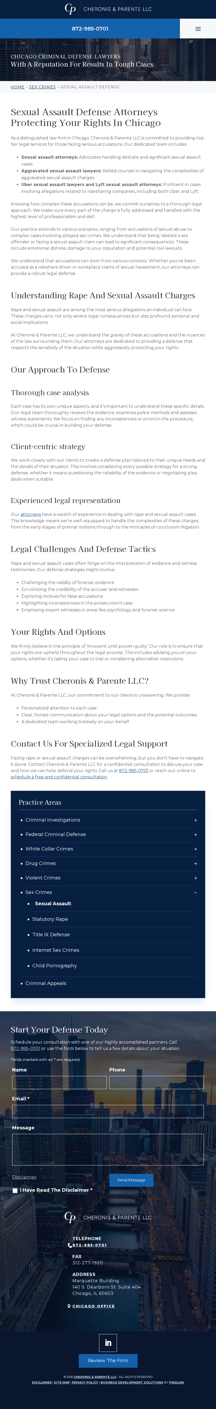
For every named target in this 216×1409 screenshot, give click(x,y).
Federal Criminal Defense (56, 834)
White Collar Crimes (49, 849)
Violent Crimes (43, 878)
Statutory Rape (50, 919)
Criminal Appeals (46, 983)
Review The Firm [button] (108, 1360)
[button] (198, 28)
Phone (117, 1070)
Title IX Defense (51, 935)
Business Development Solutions (132, 1382)
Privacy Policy (85, 1382)
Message (23, 1128)
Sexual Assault (53, 904)
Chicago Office (93, 1306)
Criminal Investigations (53, 820)
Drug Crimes (41, 863)
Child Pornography (54, 966)
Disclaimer (24, 1177)
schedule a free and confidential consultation (59, 776)
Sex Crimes (39, 892)
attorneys (31, 514)
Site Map (62, 1382)
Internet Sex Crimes (55, 950)
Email (21, 1099)
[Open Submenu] (195, 820)
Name (19, 1070)
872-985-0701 (90, 29)
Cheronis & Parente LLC (95, 1377)
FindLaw (176, 1382)
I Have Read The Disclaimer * (56, 1190)
